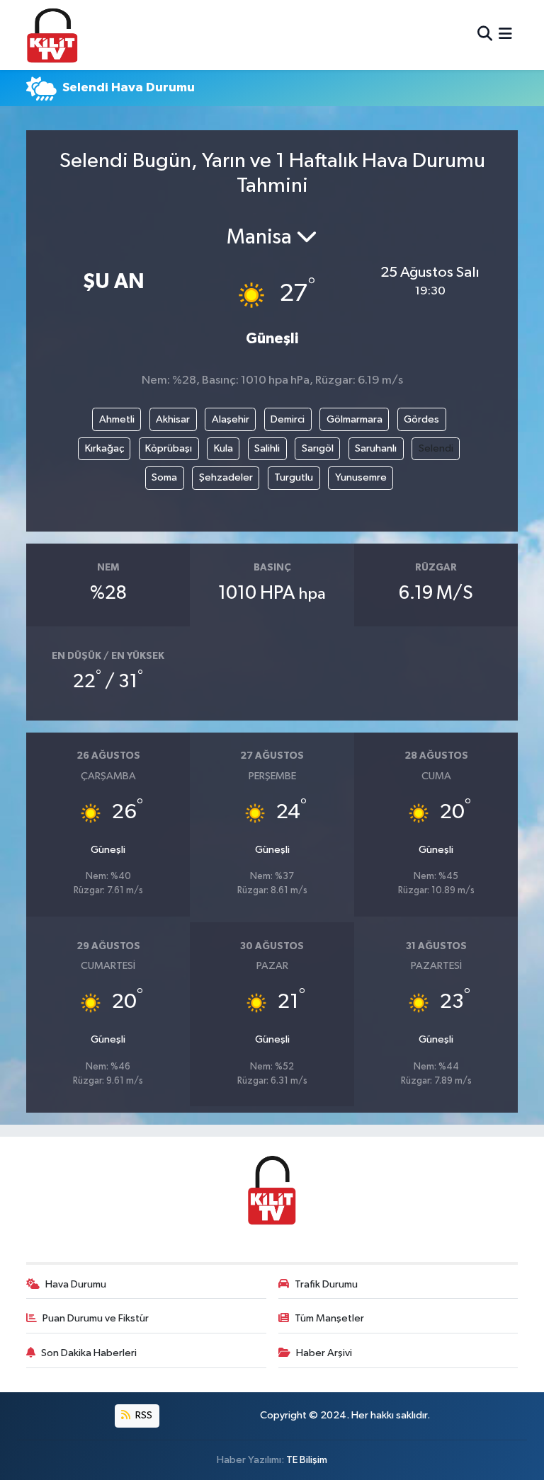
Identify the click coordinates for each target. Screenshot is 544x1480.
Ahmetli (117, 419)
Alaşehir (230, 419)
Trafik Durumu (326, 1284)
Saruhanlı (376, 448)
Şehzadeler (226, 477)
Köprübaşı (168, 448)
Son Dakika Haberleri (89, 1353)
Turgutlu (293, 477)
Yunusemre (361, 477)
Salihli (267, 448)
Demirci (288, 419)
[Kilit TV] (52, 35)
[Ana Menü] (505, 35)
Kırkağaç (104, 448)
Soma (164, 477)
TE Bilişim (306, 1460)
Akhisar (173, 419)
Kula (223, 448)
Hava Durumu (75, 1284)
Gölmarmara (354, 419)
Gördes (421, 419)
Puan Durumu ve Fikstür (95, 1318)
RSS (142, 1415)
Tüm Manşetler (329, 1318)
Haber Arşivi (324, 1353)
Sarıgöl (318, 448)
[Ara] (484, 35)
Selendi (436, 448)
